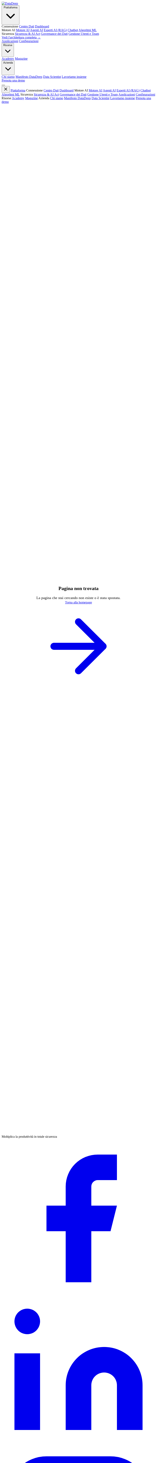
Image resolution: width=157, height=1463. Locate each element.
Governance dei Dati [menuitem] (54, 33)
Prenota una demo (13, 80)
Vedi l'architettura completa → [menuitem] (21, 37)
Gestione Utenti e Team (102, 94)
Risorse (7, 45)
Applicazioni (10, 41)
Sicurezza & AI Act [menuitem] (27, 33)
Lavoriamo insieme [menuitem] (74, 76)
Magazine (31, 98)
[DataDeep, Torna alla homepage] (10, 3)
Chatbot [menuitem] (73, 30)
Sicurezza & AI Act (46, 94)
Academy (18, 98)
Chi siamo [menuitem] (8, 76)
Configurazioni (28, 41)
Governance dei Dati (73, 94)
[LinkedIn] (78, 1448)
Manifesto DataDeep (77, 98)
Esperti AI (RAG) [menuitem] (55, 30)
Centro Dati (51, 90)
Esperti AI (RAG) (128, 90)
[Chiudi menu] (6, 89)
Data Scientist (100, 98)
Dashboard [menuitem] (42, 26)
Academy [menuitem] (8, 58)
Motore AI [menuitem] (22, 30)
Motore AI (95, 90)
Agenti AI (109, 90)
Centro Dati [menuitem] (26, 26)
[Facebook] (78, 1294)
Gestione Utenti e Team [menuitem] (83, 33)
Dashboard (66, 90)
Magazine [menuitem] (21, 58)
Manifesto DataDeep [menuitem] (29, 76)
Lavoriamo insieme (122, 98)
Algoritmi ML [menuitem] (87, 30)
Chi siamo (56, 98)
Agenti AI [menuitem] (36, 30)
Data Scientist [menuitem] (52, 76)
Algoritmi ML (11, 94)
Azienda (8, 62)
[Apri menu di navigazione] (3, 85)
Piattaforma (10, 7)
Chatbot (145, 90)
